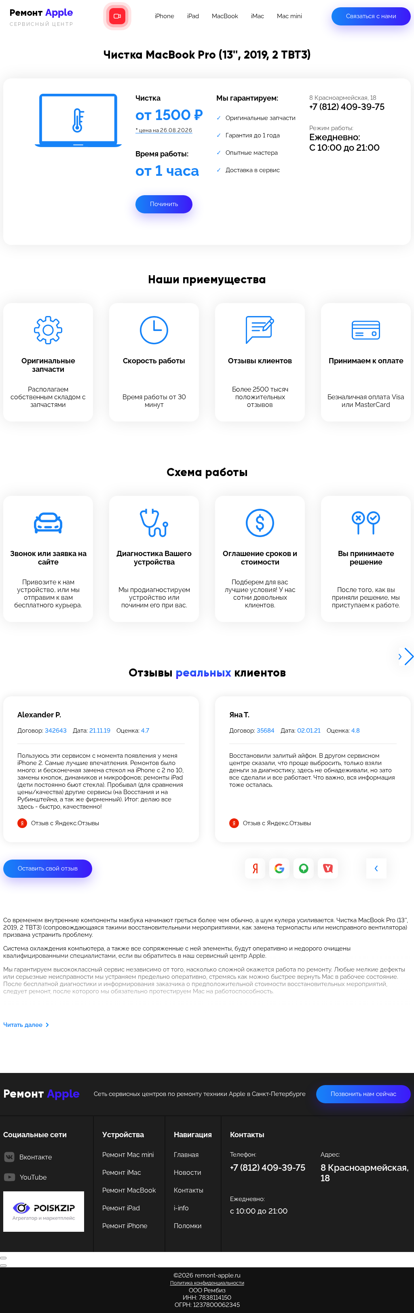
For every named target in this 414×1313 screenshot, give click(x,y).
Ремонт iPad (121, 1208)
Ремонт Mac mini (128, 1155)
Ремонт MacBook (129, 1190)
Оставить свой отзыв (48, 868)
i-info (181, 1208)
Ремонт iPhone (124, 1226)
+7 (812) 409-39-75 (347, 106)
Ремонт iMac (121, 1172)
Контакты (188, 1190)
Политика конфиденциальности (207, 1283)
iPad (193, 16)
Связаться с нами (371, 16)
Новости (187, 1172)
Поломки (188, 1226)
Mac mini (289, 16)
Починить (164, 204)
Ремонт (42, 16)
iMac (257, 16)
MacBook (225, 16)
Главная (186, 1155)
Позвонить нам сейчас (363, 1094)
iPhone (164, 16)
